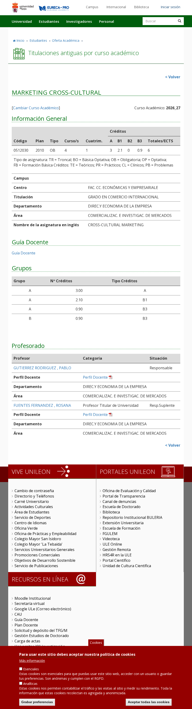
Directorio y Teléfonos (34, 496)
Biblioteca (141, 7)
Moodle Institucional (33, 598)
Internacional (116, 7)
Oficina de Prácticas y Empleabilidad (45, 533)
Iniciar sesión (170, 7)
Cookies (96, 642)
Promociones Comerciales (37, 555)
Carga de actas (27, 641)
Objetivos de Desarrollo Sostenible (45, 560)
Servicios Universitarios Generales (44, 549)
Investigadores (79, 21)
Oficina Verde (26, 528)
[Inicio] (23, 7)
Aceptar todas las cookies (149, 702)
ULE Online (112, 544)
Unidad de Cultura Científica (127, 565)
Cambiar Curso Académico (36, 107)
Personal (106, 21)
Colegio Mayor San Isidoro (38, 538)
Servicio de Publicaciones (36, 565)
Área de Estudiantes (32, 512)
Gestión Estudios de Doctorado (42, 635)
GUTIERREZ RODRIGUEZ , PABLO (42, 367)
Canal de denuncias (119, 501)
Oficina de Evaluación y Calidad (129, 490)
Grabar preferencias (37, 702)
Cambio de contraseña (34, 490)
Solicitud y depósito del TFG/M (41, 630)
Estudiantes (49, 21)
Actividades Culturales (34, 506)
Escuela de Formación (121, 528)
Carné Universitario (32, 501)
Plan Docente (26, 625)
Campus (92, 7)
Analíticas (30, 683)
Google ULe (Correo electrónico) (43, 608)
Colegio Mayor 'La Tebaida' (39, 544)
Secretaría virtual (29, 603)
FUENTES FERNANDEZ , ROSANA (42, 405)
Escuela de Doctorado (121, 506)
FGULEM (110, 533)
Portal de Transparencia (124, 496)
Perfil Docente (95, 377)
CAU (18, 614)
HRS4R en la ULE (117, 555)
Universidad (22, 21)
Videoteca (111, 538)
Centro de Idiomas (31, 522)
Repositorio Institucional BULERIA (132, 517)
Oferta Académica (65, 40)
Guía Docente (23, 253)
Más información (32, 660)
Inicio (20, 40)
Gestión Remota (117, 549)
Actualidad (130, 31)
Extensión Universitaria (123, 522)
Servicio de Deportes (33, 517)
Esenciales (31, 669)
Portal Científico (116, 560)
